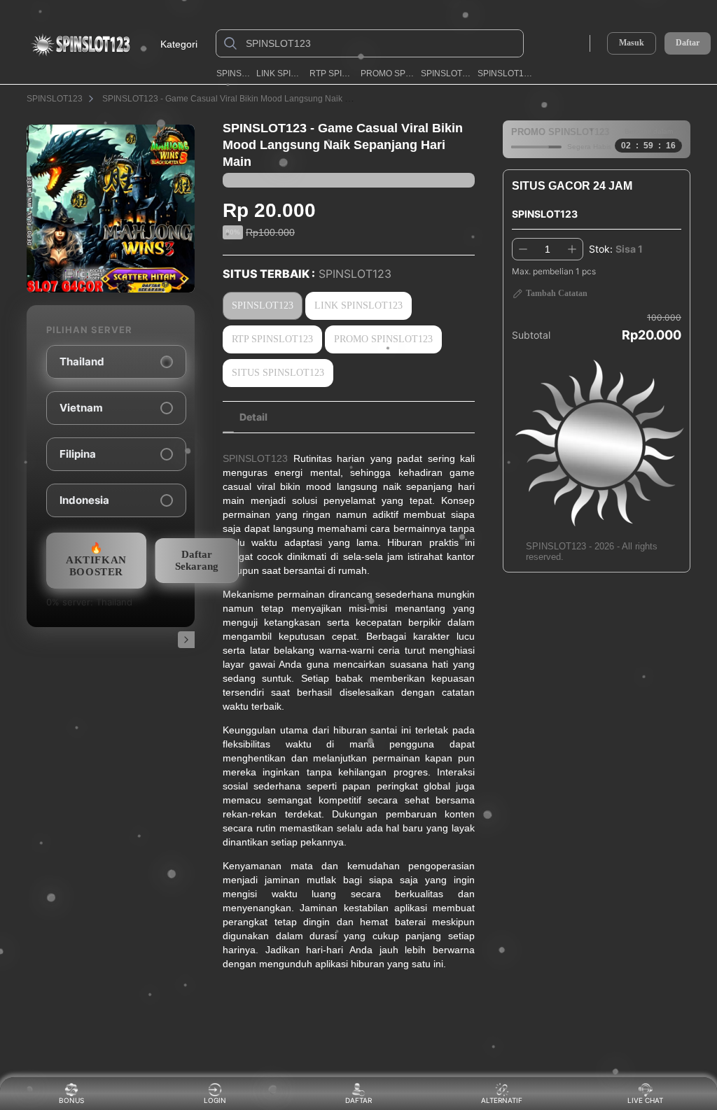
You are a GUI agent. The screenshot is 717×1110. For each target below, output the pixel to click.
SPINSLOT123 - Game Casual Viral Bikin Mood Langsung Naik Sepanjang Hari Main (264, 99)
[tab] (253, 417)
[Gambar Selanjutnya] (186, 639)
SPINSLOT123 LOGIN (446, 73)
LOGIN (215, 1100)
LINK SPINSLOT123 (279, 73)
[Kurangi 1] (523, 249)
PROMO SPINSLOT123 (388, 73)
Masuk (631, 43)
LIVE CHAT (645, 1100)
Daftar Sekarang (196, 560)
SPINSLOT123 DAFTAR (505, 73)
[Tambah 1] (572, 249)
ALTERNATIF (501, 1100)
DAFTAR (356, 1100)
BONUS (71, 1100)
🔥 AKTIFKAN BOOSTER (96, 560)
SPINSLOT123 (233, 73)
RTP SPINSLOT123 (331, 73)
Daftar (687, 43)
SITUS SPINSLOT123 (278, 372)
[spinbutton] (547, 249)
